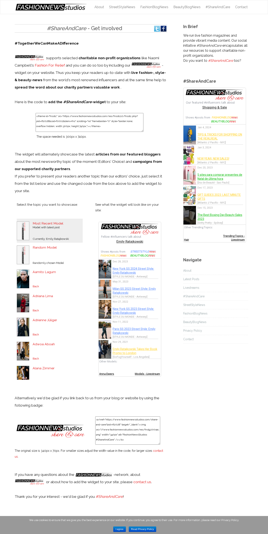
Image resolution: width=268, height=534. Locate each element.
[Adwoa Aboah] (23, 351)
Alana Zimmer (43, 368)
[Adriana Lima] (23, 303)
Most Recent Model (48, 223)
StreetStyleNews (122, 7)
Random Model (45, 247)
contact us (142, 482)
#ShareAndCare (218, 7)
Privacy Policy (192, 330)
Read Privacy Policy (142, 529)
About (99, 7)
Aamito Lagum (44, 272)
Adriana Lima (43, 296)
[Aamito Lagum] (23, 279)
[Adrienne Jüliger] (23, 327)
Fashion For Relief (50, 65)
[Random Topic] (23, 255)
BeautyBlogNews (187, 7)
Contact (241, 7)
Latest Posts (191, 279)
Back (36, 286)
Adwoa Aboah (44, 344)
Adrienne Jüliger (45, 320)
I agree (120, 529)
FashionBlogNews (154, 7)
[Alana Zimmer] (23, 375)
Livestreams (191, 287)
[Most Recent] (23, 230)
